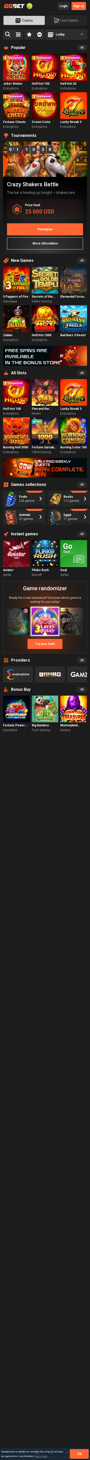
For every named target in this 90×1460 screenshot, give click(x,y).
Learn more (41, 1456)
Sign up (79, 6)
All (82, 47)
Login (64, 6)
